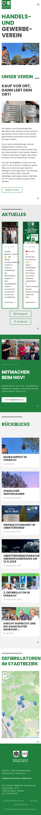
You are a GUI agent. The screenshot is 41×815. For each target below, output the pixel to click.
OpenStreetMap (34, 737)
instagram (22, 313)
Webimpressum (20, 804)
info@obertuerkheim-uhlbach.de (16, 778)
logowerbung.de (29, 809)
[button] (38, 4)
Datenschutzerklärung (13, 800)
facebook (22, 321)
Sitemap (34, 800)
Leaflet (24, 737)
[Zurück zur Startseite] (6, 4)
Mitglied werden (12, 190)
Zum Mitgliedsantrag (14, 399)
